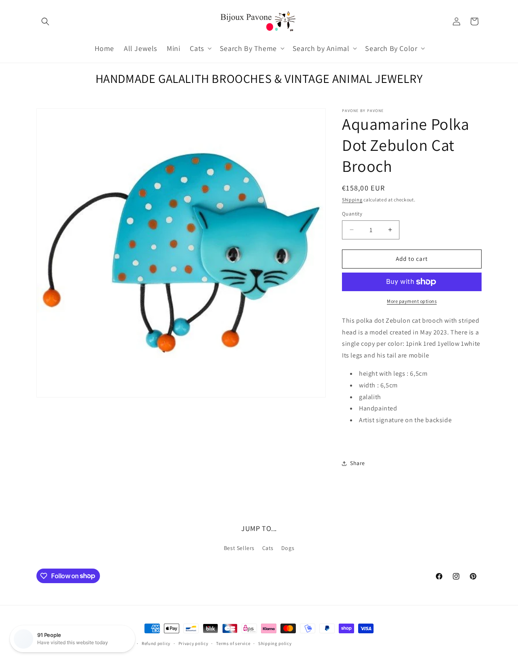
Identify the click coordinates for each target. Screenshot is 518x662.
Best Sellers (239, 548)
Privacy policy (193, 643)
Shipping (352, 200)
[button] (45, 21)
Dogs (287, 548)
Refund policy (156, 643)
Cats (268, 548)
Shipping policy (275, 643)
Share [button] (357, 463)
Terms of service (233, 643)
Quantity (352, 213)
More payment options (412, 301)
